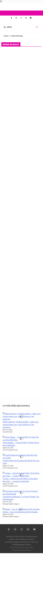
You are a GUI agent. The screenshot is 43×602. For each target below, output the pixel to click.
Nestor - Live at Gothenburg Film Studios (20, 511)
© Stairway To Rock (21, 544)
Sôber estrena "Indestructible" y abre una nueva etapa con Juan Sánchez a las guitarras (21, 424)
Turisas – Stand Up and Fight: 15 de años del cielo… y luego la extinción (20, 480)
